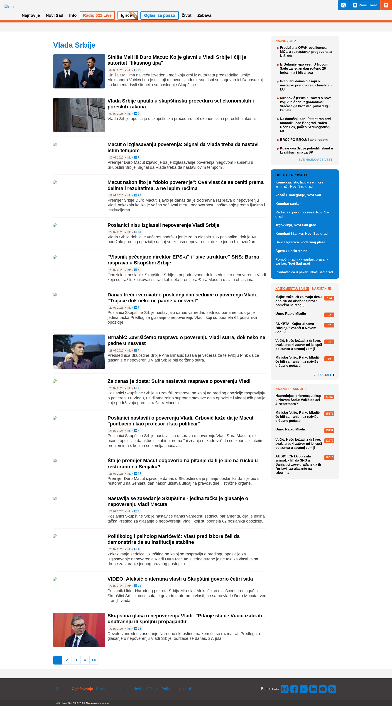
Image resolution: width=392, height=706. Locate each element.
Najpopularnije (289, 389)
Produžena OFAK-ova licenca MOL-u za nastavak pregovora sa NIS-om (306, 52)
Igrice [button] (126, 15)
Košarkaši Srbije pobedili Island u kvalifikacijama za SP (306, 150)
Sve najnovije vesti (316, 159)
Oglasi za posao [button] (159, 15)
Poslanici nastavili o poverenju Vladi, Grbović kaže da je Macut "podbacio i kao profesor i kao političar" (180, 421)
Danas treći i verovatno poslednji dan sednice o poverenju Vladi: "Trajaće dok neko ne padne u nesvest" (182, 297)
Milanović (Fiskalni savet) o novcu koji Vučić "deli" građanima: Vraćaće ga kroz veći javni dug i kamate (306, 104)
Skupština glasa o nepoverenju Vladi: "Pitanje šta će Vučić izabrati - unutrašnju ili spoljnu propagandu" (186, 618)
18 (139, 232)
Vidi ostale (323, 375)
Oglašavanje (82, 689)
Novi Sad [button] (54, 15)
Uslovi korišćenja (144, 689)
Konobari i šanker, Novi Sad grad (301, 233)
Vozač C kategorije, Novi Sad (298, 195)
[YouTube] (323, 689)
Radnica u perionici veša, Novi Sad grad (302, 214)
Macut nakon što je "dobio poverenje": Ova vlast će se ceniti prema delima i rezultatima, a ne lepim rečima (186, 185)
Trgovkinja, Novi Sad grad (295, 225)
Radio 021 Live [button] (97, 15)
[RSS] (332, 689)
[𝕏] (304, 689)
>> (94, 660)
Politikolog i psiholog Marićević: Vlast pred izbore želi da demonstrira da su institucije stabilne (174, 539)
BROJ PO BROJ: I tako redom (304, 140)
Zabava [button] (204, 15)
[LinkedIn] (313, 689)
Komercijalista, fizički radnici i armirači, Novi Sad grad (299, 184)
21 (139, 585)
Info (129, 70)
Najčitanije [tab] (321, 288)
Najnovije (284, 40)
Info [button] (73, 15)
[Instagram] (284, 689)
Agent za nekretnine (291, 251)
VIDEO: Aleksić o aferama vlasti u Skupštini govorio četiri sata (180, 579)
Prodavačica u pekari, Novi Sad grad (304, 272)
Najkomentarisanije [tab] (292, 288)
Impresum (119, 689)
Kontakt (102, 689)
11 (139, 70)
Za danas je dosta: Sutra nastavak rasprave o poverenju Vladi (179, 381)
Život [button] (186, 15)
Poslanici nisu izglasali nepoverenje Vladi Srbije (163, 225)
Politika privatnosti (176, 689)
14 (139, 473)
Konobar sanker (288, 203)
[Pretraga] (343, 5)
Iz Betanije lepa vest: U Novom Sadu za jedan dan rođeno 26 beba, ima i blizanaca (304, 68)
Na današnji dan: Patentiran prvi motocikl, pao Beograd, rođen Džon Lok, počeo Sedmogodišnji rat (305, 125)
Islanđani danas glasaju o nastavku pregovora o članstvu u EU (306, 85)
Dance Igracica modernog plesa (300, 242)
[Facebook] (294, 689)
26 (139, 195)
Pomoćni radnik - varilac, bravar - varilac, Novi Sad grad (301, 261)
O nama (62, 689)
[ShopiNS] (386, 5)
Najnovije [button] (31, 15)
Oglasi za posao (290, 175)
